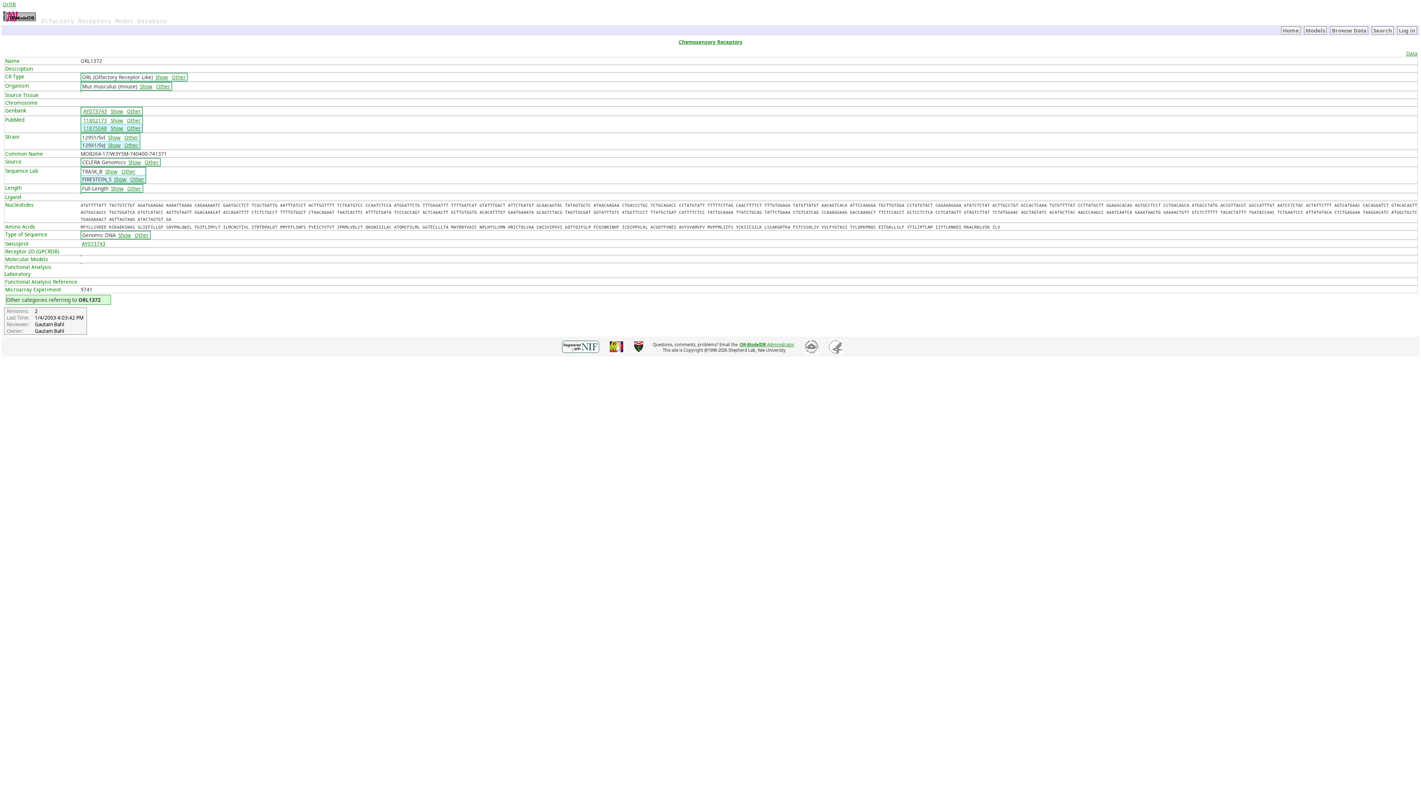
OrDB (9, 4)
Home (1291, 30)
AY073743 (95, 111)
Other (179, 77)
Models (1315, 30)
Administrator (767, 344)
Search (1382, 30)
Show (161, 77)
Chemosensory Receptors (710, 41)
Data (1412, 53)
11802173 (95, 120)
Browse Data (1349, 30)
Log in (1407, 30)
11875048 (95, 128)
